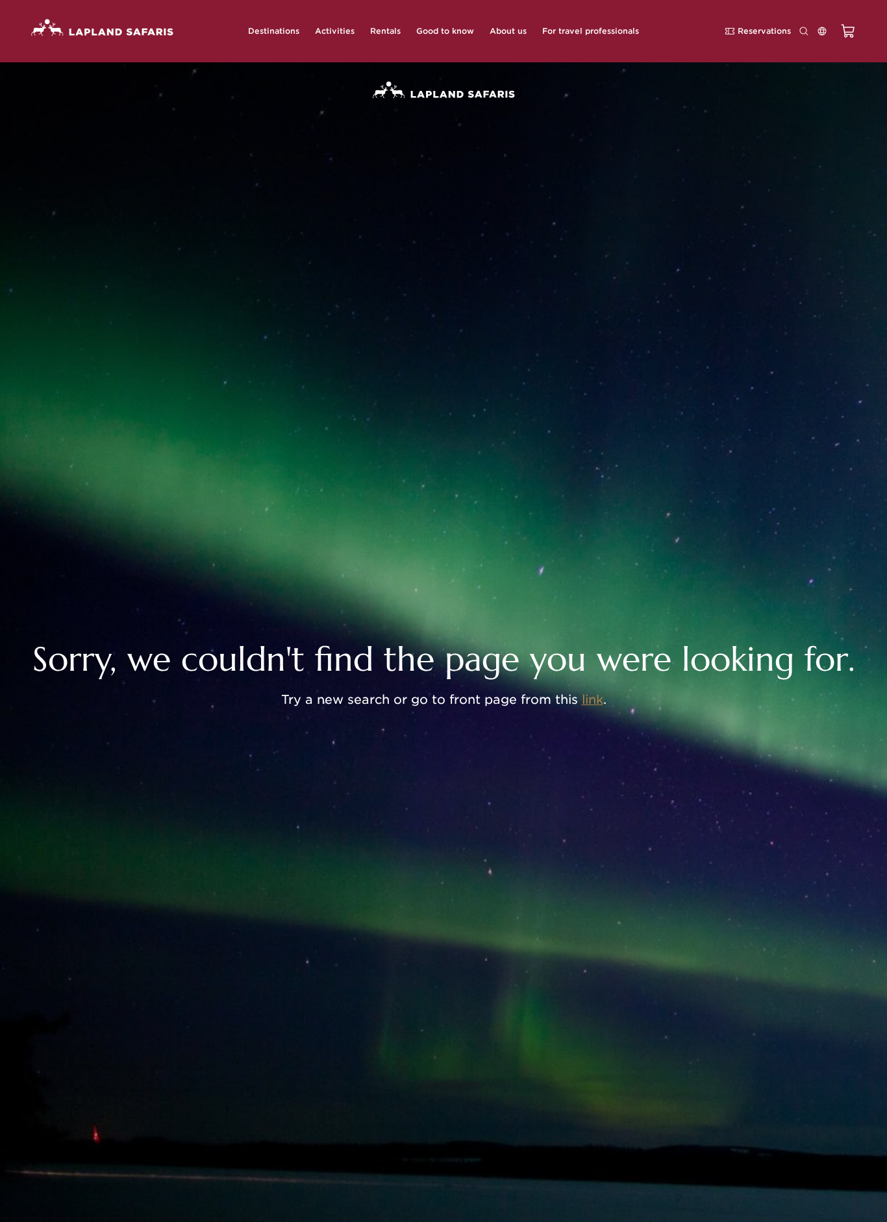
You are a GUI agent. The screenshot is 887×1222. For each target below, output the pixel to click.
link (592, 699)
